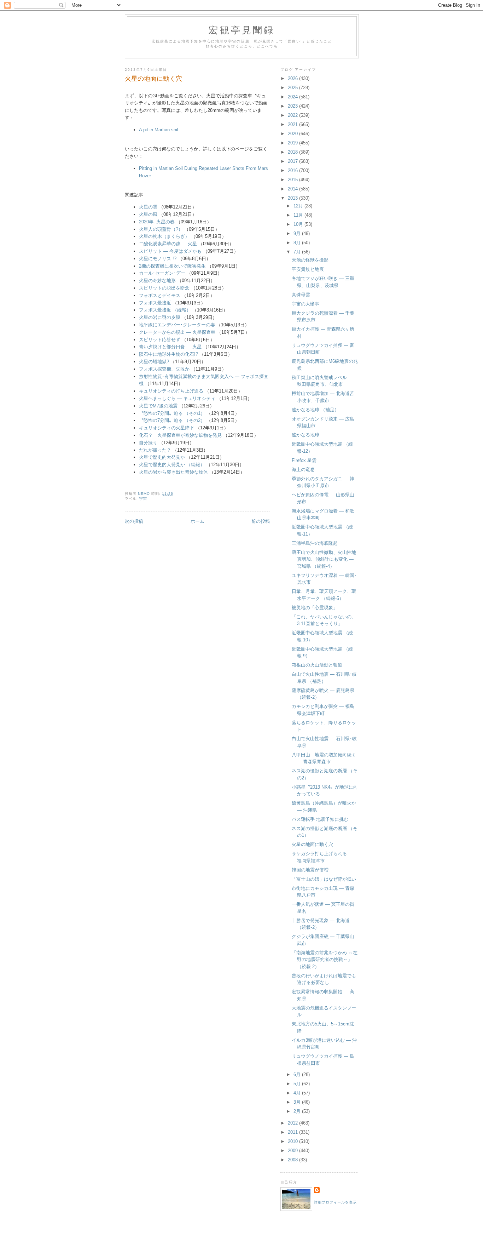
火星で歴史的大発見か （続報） (172, 464)
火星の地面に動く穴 (312, 844)
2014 (293, 188)
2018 (293, 152)
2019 (293, 142)
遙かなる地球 (305, 435)
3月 (297, 1102)
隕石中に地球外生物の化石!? (168, 354)
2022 (293, 115)
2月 (297, 1111)
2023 (293, 106)
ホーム (197, 521)
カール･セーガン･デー (162, 273)
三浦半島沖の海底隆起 (315, 543)
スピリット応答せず (159, 339)
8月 (297, 242)
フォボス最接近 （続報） (165, 310)
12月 (298, 205)
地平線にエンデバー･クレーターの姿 (177, 324)
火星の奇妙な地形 (157, 280)
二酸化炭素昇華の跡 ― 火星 (168, 243)
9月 (297, 233)
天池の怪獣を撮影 (310, 260)
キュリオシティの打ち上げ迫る (171, 391)
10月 (298, 224)
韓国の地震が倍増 (310, 870)
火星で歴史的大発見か (162, 457)
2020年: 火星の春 (157, 221)
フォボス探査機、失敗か (164, 369)
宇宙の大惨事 (305, 304)
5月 (297, 1083)
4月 (297, 1093)
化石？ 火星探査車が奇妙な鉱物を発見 (180, 435)
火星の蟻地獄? (154, 361)
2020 (293, 133)
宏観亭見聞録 (242, 30)
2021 (293, 124)
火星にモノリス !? (157, 258)
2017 (293, 161)
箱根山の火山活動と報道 (317, 665)
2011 (293, 1132)
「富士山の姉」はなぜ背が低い (324, 879)
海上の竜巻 (303, 469)
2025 (293, 87)
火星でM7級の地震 (158, 405)
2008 (293, 1159)
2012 (293, 1123)
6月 (297, 1074)
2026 (293, 78)
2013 (293, 198)
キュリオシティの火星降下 (166, 427)
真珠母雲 (301, 294)
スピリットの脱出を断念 (164, 288)
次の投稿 (134, 521)
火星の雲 (148, 207)
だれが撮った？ (155, 450)
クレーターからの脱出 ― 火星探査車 (177, 332)
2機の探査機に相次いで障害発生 (172, 266)
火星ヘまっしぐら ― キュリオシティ (177, 398)
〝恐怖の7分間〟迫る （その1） (172, 413)
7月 (297, 252)
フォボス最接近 (155, 302)
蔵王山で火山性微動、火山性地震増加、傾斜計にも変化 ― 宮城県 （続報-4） (324, 559)
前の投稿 (260, 521)
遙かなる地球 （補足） (315, 409)
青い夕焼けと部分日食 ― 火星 (170, 346)
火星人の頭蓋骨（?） (161, 229)
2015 (293, 179)
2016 (293, 170)
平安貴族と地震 (308, 269)
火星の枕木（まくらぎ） (164, 236)
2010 (293, 1141)
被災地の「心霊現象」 (315, 607)
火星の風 (148, 214)
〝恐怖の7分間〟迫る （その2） (172, 420)
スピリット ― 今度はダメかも (170, 251)
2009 (293, 1150)
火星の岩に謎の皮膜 (159, 317)
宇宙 (143, 499)
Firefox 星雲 (304, 460)
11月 (298, 215)
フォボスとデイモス (159, 295)
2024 (293, 96)
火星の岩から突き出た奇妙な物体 (173, 472)
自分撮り (148, 442)
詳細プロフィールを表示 (335, 1202)
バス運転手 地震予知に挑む (320, 819)
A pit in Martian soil (158, 129)
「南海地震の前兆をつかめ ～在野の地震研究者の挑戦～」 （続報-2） (324, 959)
